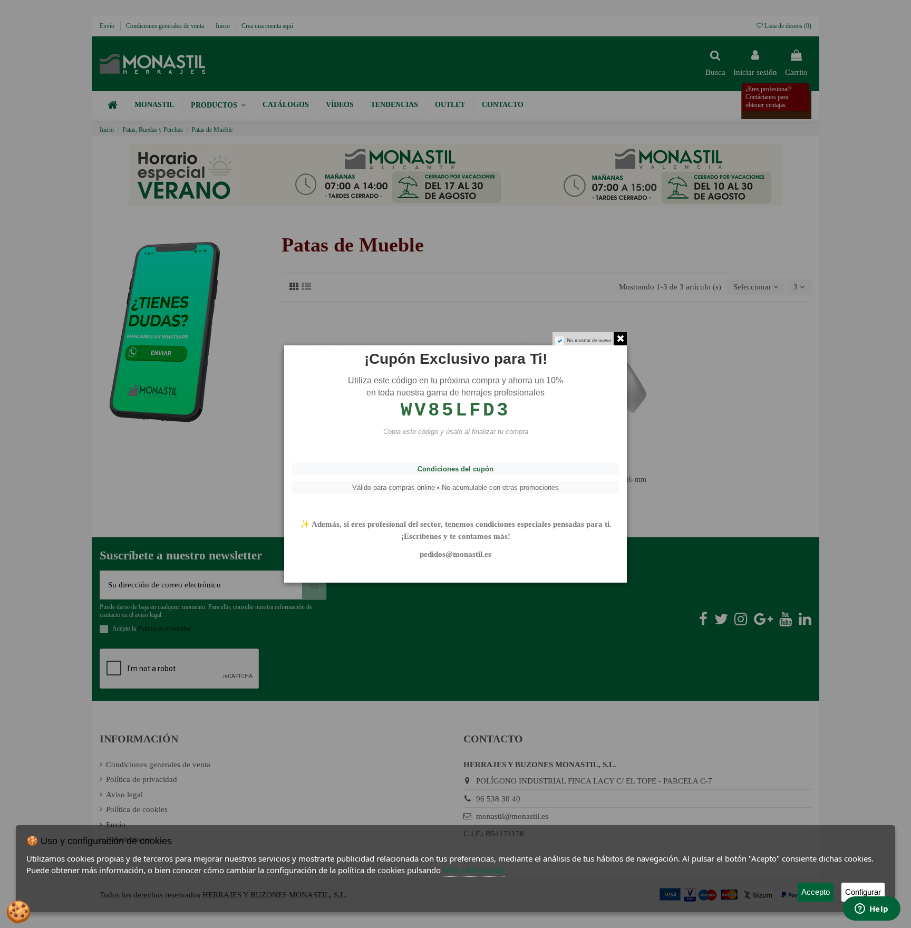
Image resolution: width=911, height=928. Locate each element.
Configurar (863, 891)
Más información (474, 870)
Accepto (815, 891)
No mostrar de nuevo (589, 340)
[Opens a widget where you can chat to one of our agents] (871, 909)
